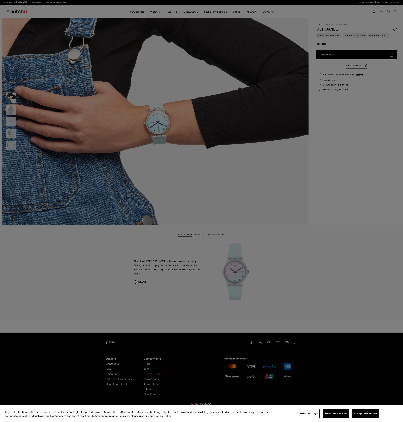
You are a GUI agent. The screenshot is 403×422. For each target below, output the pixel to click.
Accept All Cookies (365, 413)
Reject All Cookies (335, 413)
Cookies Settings (307, 413)
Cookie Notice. (163, 416)
